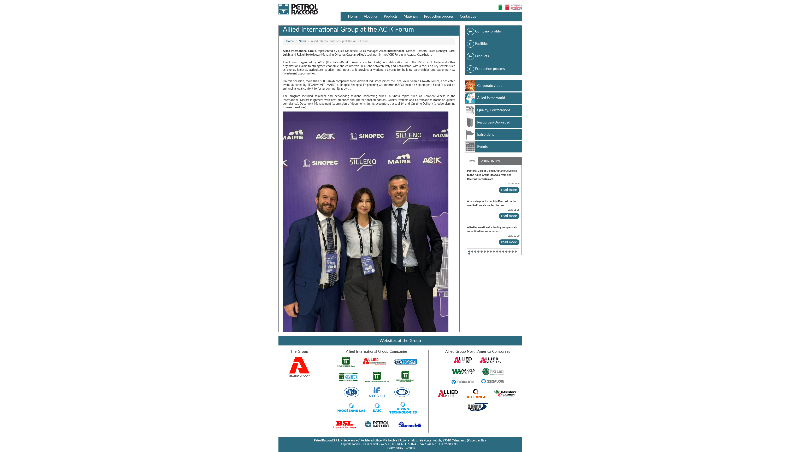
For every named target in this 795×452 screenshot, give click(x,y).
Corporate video (489, 86)
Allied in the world (491, 98)
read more (509, 190)
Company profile (488, 31)
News (302, 41)
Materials (411, 16)
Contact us (468, 16)
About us (371, 16)
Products (391, 16)
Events (482, 147)
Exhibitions (485, 134)
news (471, 160)
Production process (439, 16)
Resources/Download (493, 122)
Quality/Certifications (493, 110)
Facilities (481, 44)
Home (353, 16)
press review (490, 160)
